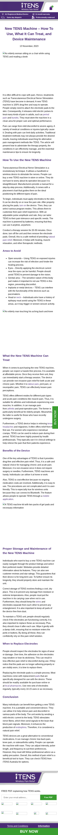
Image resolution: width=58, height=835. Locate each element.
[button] (5, 6)
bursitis (15, 118)
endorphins (21, 727)
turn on (23, 205)
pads (37, 676)
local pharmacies (13, 686)
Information (44, 826)
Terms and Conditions (17, 826)
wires (38, 602)
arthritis (10, 408)
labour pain (33, 384)
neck (18, 297)
